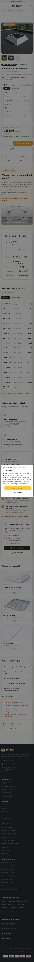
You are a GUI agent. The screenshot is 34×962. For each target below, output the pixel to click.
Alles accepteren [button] (17, 488)
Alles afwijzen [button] (18, 493)
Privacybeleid (23, 484)
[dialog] (17, 481)
